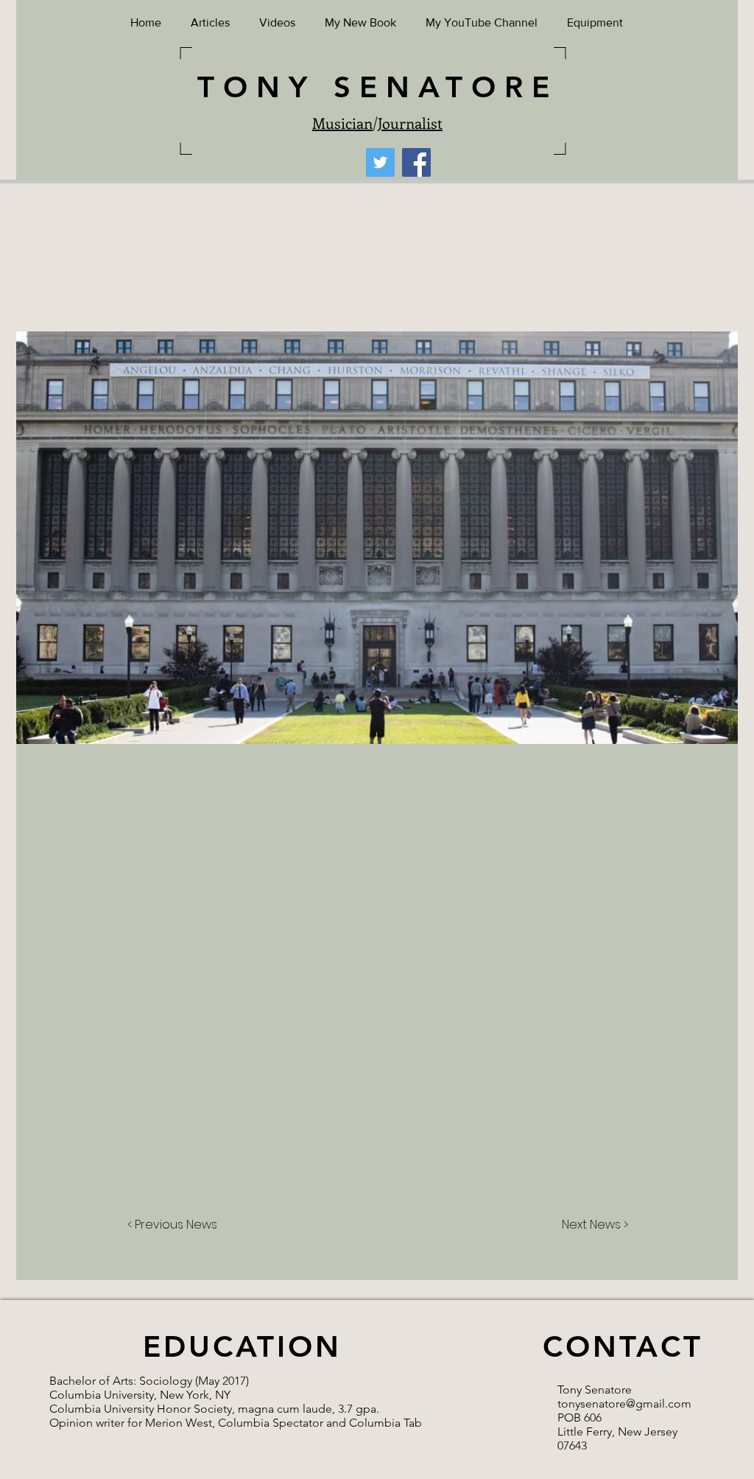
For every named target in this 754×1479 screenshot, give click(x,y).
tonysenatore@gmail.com (624, 1404)
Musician (342, 123)
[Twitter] (380, 162)
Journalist (410, 123)
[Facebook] (416, 162)
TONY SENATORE (377, 87)
